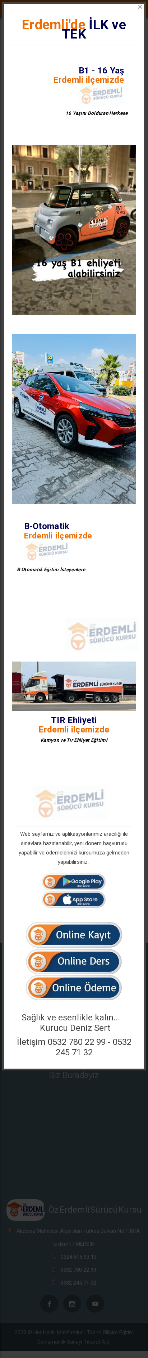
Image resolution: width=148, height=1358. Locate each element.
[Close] (140, 7)
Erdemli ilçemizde (88, 80)
